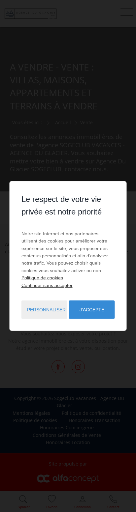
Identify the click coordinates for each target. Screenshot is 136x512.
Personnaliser (46, 309)
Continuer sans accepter (47, 285)
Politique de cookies (42, 277)
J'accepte (92, 309)
